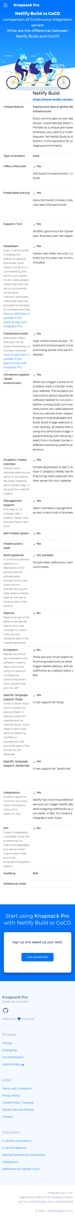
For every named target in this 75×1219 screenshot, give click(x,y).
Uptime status (12, 1064)
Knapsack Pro (26, 5)
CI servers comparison (17, 1140)
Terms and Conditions (16, 1088)
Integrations (10, 1162)
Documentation (13, 1057)
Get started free (37, 957)
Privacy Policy (11, 1095)
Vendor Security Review (18, 1109)
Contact (7, 1116)
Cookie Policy (11, 1102)
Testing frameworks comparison (23, 1155)
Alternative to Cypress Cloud (21, 1169)
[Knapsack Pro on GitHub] (5, 1010)
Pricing (7, 1043)
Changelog (9, 1050)
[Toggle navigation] (5, 5)
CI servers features (14, 1147)
